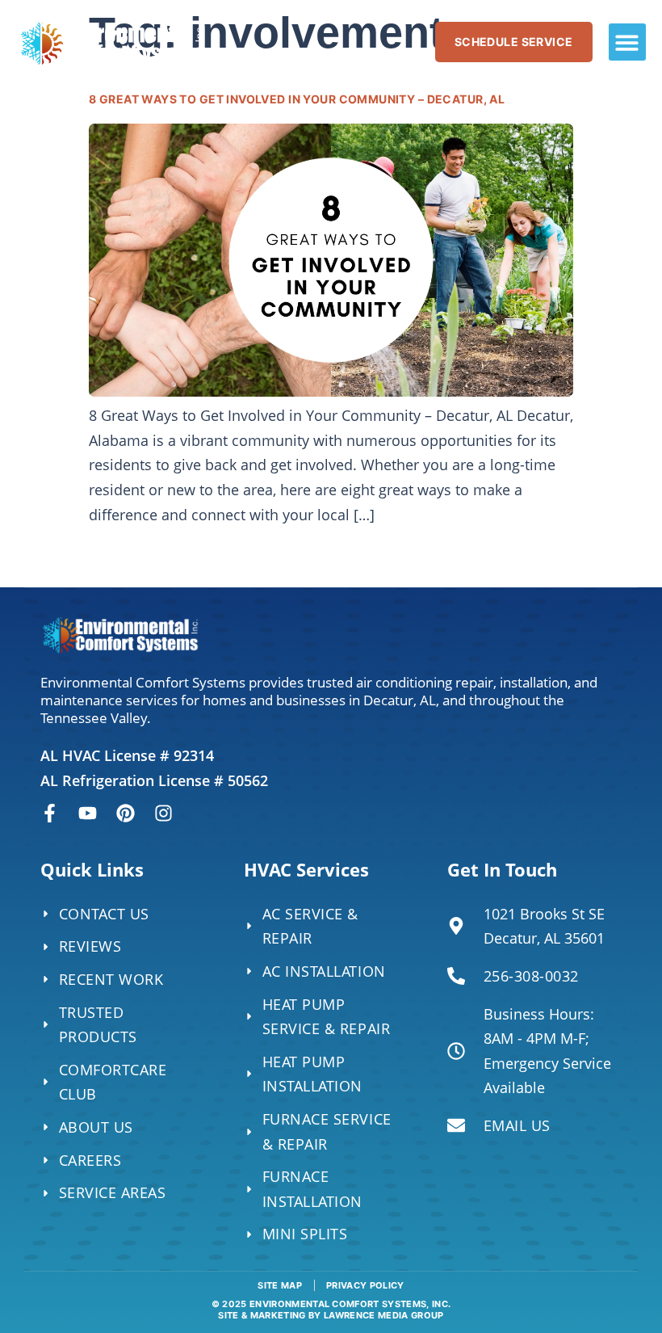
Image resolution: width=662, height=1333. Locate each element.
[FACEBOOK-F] (49, 813)
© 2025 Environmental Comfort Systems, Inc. (331, 1309)
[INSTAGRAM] (163, 813)
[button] (628, 42)
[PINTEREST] (125, 813)
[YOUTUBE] (87, 813)
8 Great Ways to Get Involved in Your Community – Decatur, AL (297, 99)
